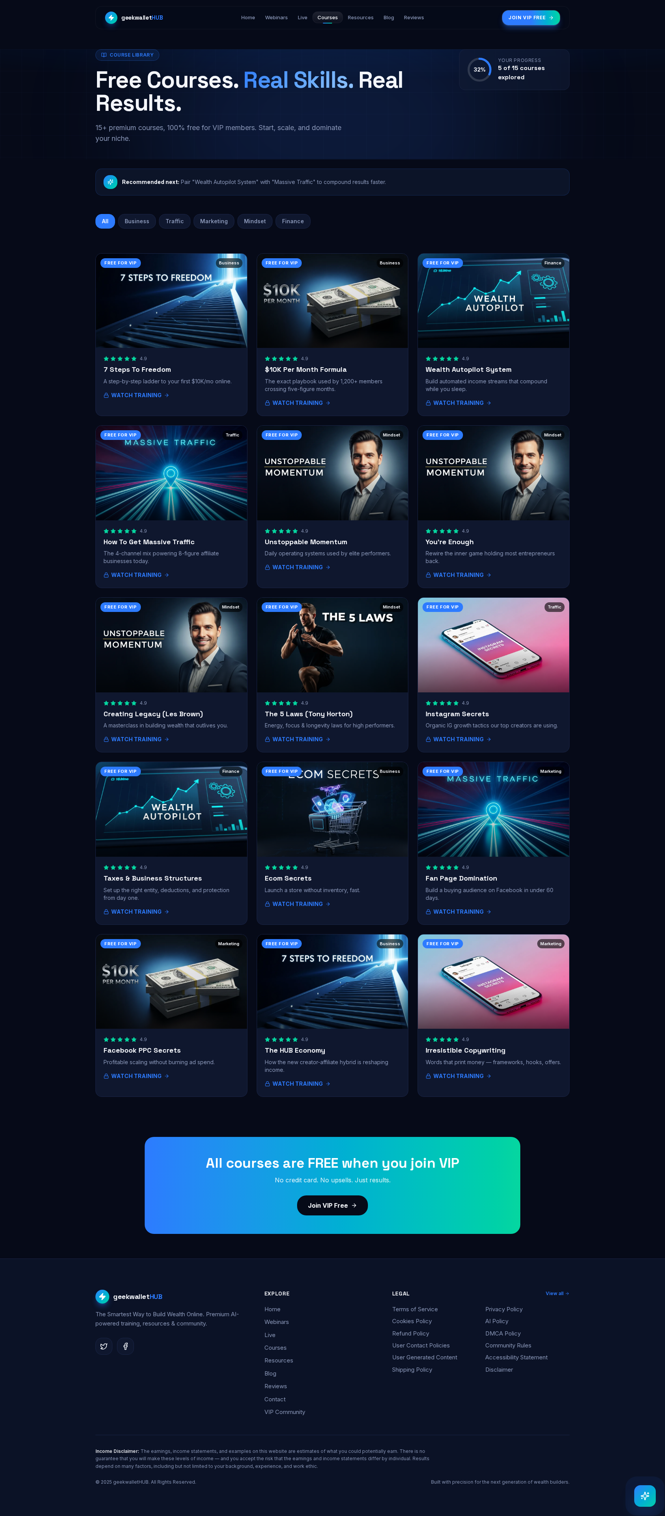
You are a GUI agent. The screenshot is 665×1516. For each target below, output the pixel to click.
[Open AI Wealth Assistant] (645, 1496)
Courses (275, 1347)
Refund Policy (410, 1333)
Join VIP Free (328, 1205)
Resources (278, 1360)
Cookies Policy (412, 1321)
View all (554, 1293)
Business (137, 221)
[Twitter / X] (103, 1346)
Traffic (174, 221)
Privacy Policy (504, 1309)
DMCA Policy (503, 1333)
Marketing (214, 221)
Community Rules (508, 1345)
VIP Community (284, 1412)
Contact (275, 1399)
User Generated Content (424, 1357)
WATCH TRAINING (136, 395)
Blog (270, 1373)
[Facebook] (125, 1346)
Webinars (276, 1321)
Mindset (255, 221)
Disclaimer (499, 1369)
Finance (293, 221)
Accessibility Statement (516, 1357)
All (105, 221)
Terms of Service (415, 1309)
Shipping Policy (412, 1369)
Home (272, 1309)
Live (270, 1335)
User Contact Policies (421, 1345)
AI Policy (496, 1321)
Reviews (275, 1386)
